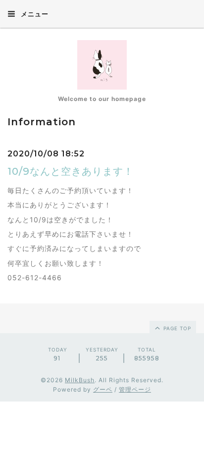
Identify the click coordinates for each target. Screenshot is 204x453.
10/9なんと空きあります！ (70, 171)
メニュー (34, 14)
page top (176, 328)
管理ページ (135, 389)
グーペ (102, 389)
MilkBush (80, 380)
